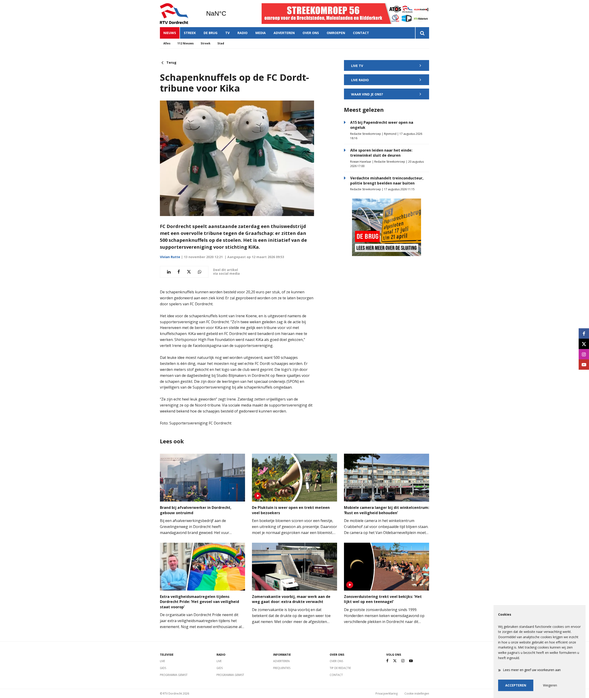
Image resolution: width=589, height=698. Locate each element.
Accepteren (515, 685)
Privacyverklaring (386, 693)
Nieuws (169, 33)
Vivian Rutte (170, 257)
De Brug (210, 33)
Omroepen (336, 33)
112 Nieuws (185, 43)
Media (260, 33)
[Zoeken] (422, 33)
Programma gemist (174, 675)
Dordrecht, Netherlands (227, 13)
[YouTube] (411, 661)
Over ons (311, 33)
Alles (166, 43)
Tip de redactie (340, 668)
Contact (361, 33)
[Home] (179, 13)
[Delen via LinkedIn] (169, 271)
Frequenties (281, 668)
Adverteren (284, 33)
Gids (163, 668)
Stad (220, 43)
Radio (242, 33)
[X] (395, 661)
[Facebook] (387, 661)
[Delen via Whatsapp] (199, 271)
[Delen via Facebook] (178, 271)
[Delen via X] (188, 271)
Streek (190, 33)
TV (227, 33)
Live (162, 661)
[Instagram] (402, 661)
